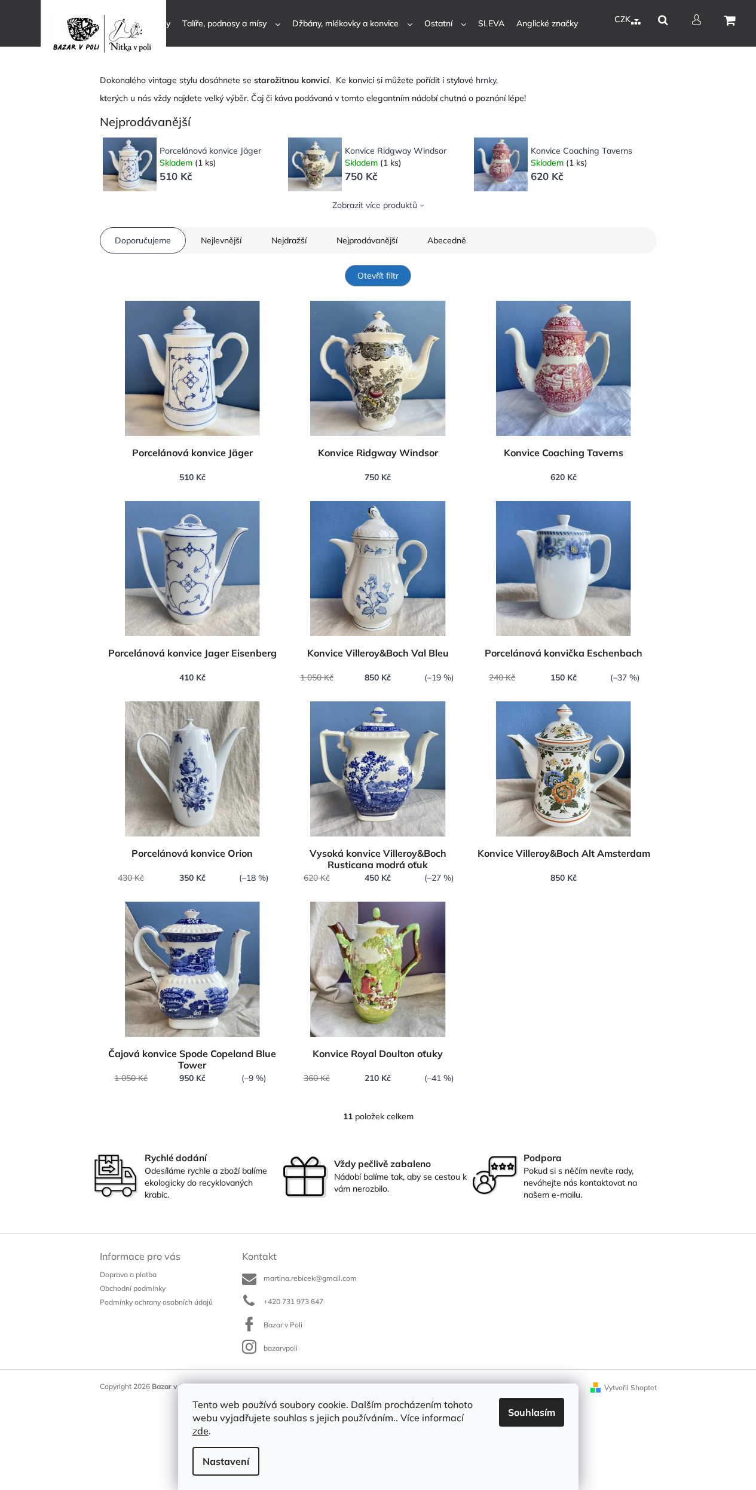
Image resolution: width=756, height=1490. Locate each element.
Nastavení (226, 1461)
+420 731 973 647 (293, 1301)
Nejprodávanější (366, 240)
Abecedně (446, 240)
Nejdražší (289, 240)
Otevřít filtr (378, 275)
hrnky (486, 80)
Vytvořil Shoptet (630, 1387)
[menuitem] (128, 23)
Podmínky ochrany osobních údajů (156, 1301)
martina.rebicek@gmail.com (310, 1278)
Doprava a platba (128, 1274)
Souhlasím (531, 1412)
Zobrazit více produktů (374, 205)
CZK (623, 19)
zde (200, 1431)
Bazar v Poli (283, 1324)
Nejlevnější (221, 240)
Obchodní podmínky (133, 1288)
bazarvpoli (281, 1348)
